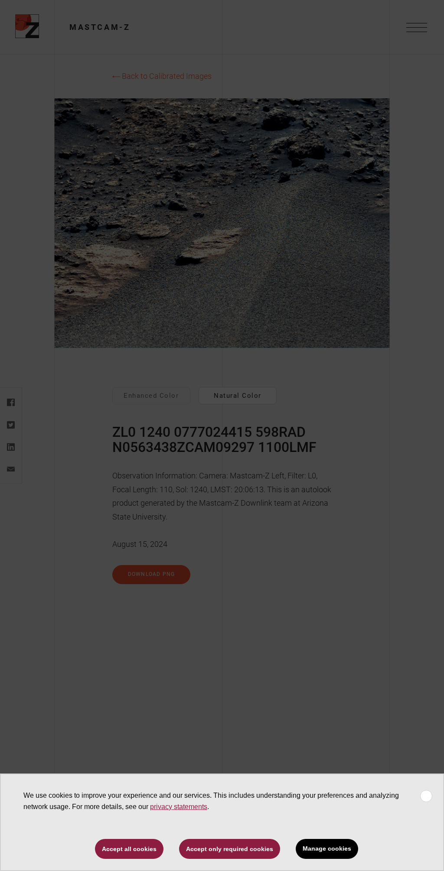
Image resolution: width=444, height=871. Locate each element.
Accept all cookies (129, 848)
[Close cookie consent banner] (426, 796)
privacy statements (178, 806)
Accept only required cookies (229, 848)
